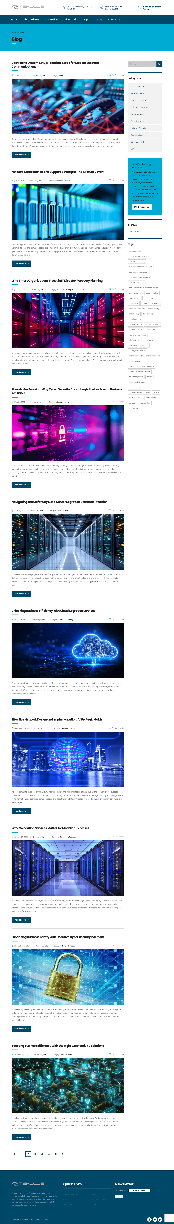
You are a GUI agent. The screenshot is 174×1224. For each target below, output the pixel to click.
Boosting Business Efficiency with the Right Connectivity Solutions (58, 1046)
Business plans (137, 93)
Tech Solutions (137, 135)
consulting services (137, 308)
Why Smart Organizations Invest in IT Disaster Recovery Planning (57, 281)
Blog (99, 19)
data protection (135, 324)
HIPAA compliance (136, 329)
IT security (149, 340)
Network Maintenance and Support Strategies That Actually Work (58, 172)
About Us (67, 1199)
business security (136, 282)
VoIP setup (133, 408)
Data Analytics (137, 121)
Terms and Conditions (99, 1199)
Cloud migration (152, 293)
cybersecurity (153, 308)
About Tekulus (31, 19)
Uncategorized (137, 142)
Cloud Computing (139, 100)
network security (136, 356)
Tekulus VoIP (151, 397)
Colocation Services (139, 107)
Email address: (121, 1190)
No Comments (118, 75)
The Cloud (70, 19)
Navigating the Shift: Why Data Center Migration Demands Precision (59, 502)
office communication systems (141, 366)
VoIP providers (144, 403)
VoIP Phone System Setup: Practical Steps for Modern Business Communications (55, 65)
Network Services (153, 356)
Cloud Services (150, 298)
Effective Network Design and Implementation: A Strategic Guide (57, 719)
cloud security (134, 298)
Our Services (51, 19)
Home (14, 19)
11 (56, 1154)
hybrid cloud (152, 329)
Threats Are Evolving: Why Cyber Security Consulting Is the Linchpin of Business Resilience (67, 391)
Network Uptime (135, 361)
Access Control (137, 86)
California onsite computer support (143, 287)
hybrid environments (137, 335)
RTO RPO (149, 376)
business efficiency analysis (140, 266)
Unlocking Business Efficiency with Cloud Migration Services (53, 611)
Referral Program (70, 1195)
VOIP (133, 149)
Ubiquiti (132, 403)
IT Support (144, 345)
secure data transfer (137, 382)
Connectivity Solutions (150, 303)
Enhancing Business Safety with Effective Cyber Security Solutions (58, 937)
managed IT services (137, 350)
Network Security (138, 128)
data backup (134, 314)
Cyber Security (137, 114)
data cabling (148, 314)
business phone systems (139, 277)
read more (20, 154)
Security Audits (135, 387)
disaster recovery (152, 324)
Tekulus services (135, 397)
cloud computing (135, 293)
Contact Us (114, 19)
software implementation (139, 392)
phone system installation (139, 371)
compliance (133, 303)
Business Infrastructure (138, 272)
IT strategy (133, 345)
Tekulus (156, 392)
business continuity (137, 261)
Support (86, 19)
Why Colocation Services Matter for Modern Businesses (50, 828)
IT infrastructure (135, 340)
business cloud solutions (139, 256)
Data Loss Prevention (137, 319)
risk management (136, 376)
